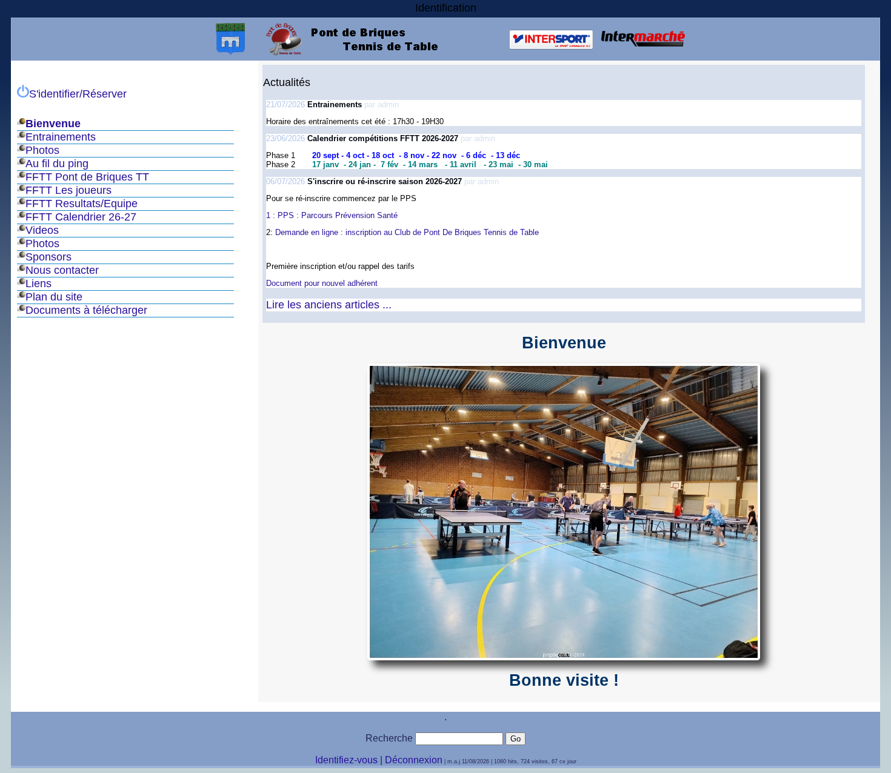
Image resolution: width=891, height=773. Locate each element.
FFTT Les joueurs (68, 190)
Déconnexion (413, 760)
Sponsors (48, 257)
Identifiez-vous (346, 760)
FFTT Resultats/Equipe (81, 203)
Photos (42, 150)
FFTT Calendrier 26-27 (80, 217)
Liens (38, 283)
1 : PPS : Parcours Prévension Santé (333, 215)
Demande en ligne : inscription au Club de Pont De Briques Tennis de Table (407, 232)
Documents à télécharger (86, 310)
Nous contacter (62, 270)
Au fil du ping (56, 164)
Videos (42, 230)
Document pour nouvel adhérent (322, 283)
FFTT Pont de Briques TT (87, 177)
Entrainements (60, 137)
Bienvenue (53, 124)
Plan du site (53, 297)
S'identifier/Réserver (78, 94)
